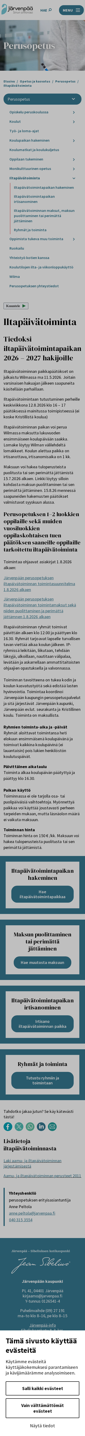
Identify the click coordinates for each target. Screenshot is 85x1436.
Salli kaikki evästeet (42, 1388)
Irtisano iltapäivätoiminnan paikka (42, 1024)
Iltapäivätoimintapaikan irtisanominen (34, 199)
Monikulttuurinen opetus (30, 168)
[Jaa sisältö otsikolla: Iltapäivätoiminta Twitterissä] (20, 1130)
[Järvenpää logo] (40, 1272)
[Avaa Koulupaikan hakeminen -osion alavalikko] (74, 141)
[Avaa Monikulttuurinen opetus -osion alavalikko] (74, 169)
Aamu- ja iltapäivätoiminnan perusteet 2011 (42, 1175)
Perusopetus (19, 99)
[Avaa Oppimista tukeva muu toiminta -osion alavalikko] (74, 239)
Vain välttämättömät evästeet (42, 1408)
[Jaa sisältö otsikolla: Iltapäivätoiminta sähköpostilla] (53, 1130)
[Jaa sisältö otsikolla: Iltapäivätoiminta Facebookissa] (9, 1130)
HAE (43, 10)
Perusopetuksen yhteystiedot (34, 286)
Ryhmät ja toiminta (30, 229)
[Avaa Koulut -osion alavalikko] (74, 122)
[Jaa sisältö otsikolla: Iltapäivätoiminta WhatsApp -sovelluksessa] (31, 1130)
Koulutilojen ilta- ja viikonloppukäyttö (41, 267)
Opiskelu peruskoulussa (28, 112)
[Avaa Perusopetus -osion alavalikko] (73, 99)
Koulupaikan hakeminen (29, 140)
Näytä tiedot (42, 1425)
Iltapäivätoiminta (25, 178)
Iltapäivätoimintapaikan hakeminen (44, 187)
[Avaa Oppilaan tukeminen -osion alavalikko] (74, 159)
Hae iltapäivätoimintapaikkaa (43, 894)
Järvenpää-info (42, 1325)
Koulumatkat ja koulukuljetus (34, 149)
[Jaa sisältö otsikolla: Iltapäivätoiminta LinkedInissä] (42, 1130)
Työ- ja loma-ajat (24, 130)
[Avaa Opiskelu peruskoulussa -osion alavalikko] (74, 112)
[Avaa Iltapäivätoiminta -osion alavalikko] (74, 178)
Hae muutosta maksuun (42, 962)
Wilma (14, 276)
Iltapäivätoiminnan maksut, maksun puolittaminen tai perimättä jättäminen (44, 215)
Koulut (15, 121)
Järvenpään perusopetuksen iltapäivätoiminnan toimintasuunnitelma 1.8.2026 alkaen (39, 583)
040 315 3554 (20, 1219)
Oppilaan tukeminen (26, 159)
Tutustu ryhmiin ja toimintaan (42, 1080)
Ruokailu (16, 248)
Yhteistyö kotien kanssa (29, 257)
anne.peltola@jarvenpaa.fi (32, 1213)
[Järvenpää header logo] (17, 10)
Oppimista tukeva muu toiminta (36, 238)
